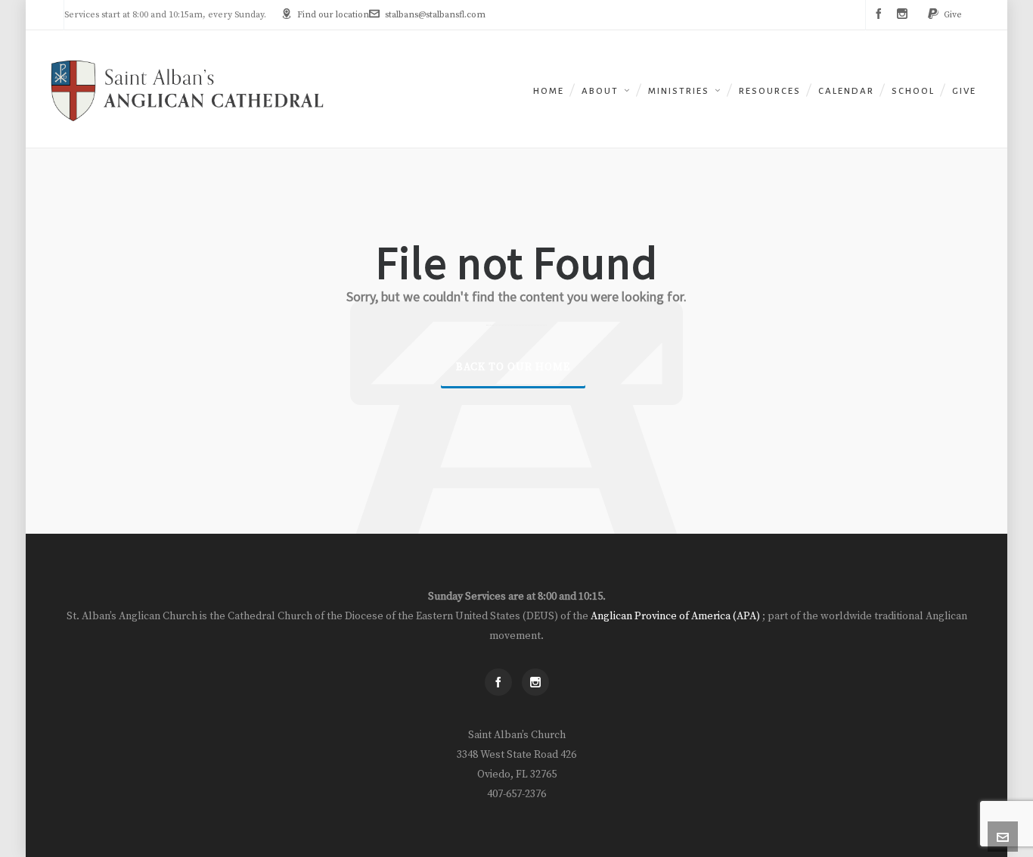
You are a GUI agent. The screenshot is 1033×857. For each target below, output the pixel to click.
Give (953, 14)
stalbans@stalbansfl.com (435, 14)
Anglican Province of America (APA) (676, 616)
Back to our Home (513, 367)
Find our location (333, 14)
